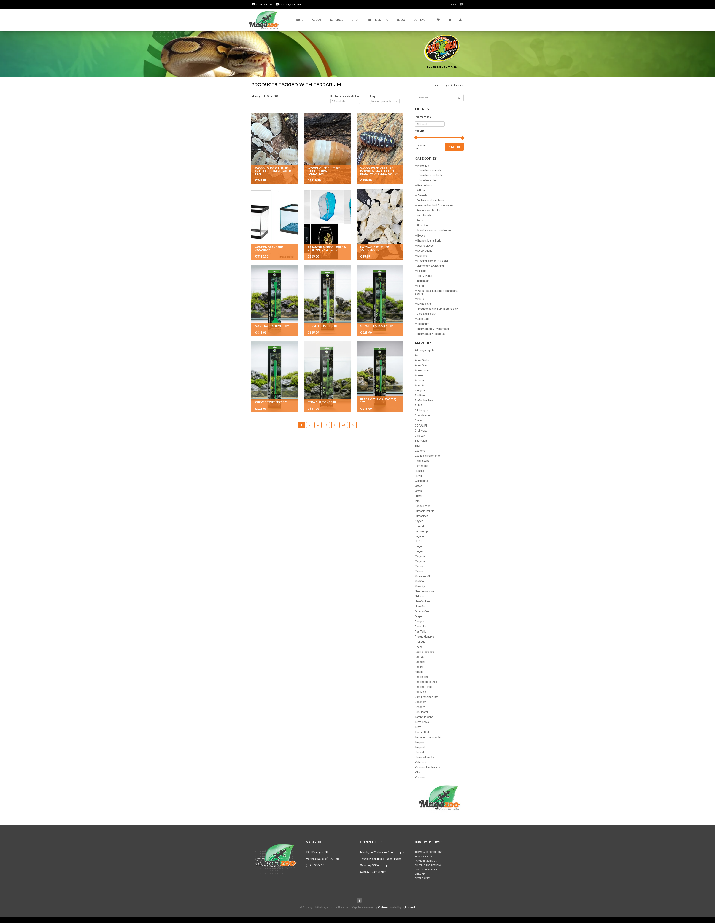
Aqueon (419, 375)
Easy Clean (421, 440)
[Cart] (449, 20)
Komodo (420, 526)
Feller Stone (422, 460)
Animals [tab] (422, 195)
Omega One (422, 611)
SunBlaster (421, 712)
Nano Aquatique (424, 591)
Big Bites (420, 395)
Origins (419, 616)
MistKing (420, 581)
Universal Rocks (424, 757)
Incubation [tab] (423, 280)
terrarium (459, 85)
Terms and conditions (428, 852)
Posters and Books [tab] (428, 210)
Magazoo (420, 561)
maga (418, 546)
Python (419, 646)
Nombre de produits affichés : (345, 96)
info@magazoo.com (290, 4)
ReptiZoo (420, 692)
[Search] (458, 98)
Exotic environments (427, 455)
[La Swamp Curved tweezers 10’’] (274, 376)
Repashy (420, 661)
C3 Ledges (421, 410)
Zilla (417, 772)
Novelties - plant (428, 180)
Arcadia (419, 380)
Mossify (420, 586)
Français (453, 4)
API (417, 355)
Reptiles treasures (426, 682)
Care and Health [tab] (426, 313)
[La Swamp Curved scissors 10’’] (327, 300)
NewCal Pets (422, 601)
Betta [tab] (420, 220)
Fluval (418, 476)
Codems (383, 907)
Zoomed (420, 777)
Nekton (419, 596)
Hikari (418, 496)
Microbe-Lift (422, 576)
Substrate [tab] (423, 318)
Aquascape (422, 370)
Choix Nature (423, 415)
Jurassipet (421, 516)
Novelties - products (430, 175)
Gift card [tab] (422, 190)
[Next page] (353, 425)
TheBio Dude (422, 732)
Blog (401, 20)
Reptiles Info (378, 20)
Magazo (420, 556)
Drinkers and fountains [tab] (430, 200)
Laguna (419, 536)
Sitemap (420, 873)
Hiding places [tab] (425, 245)
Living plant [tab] (424, 303)
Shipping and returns (428, 865)
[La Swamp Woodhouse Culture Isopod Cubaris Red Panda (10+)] (327, 148)
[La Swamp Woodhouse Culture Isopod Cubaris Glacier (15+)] (274, 148)
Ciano (418, 420)
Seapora (420, 707)
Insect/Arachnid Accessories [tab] (435, 205)
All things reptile (424, 350)
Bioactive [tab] (422, 225)
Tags (446, 85)
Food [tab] (420, 286)
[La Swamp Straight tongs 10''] (327, 376)
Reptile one (421, 676)
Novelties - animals (430, 170)
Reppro (419, 666)
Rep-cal (419, 656)
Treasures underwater (428, 737)
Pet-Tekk (420, 631)
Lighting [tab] (422, 255)
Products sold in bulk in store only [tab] (437, 308)
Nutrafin (420, 606)
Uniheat (419, 752)
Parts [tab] (420, 298)
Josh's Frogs (422, 506)
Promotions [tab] (424, 185)
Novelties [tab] (423, 165)
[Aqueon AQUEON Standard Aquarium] (274, 224)
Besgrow (420, 390)
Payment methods (426, 860)
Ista (417, 501)
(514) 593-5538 (264, 4)
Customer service (426, 869)
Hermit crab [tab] (424, 215)
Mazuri (419, 571)
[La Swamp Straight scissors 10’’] (380, 300)
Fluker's (419, 470)
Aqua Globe (422, 360)
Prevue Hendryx (424, 636)
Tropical (420, 747)
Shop (356, 20)
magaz (419, 551)
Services (336, 20)
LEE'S (418, 541)
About (317, 20)
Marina (419, 566)
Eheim (418, 445)
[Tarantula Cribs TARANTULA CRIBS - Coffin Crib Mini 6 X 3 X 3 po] (327, 224)
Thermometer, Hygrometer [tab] (433, 328)
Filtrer (454, 146)
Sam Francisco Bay (426, 697)
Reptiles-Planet (424, 687)
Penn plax (421, 626)
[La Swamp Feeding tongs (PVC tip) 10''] (380, 376)
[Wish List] (438, 20)
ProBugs (420, 641)
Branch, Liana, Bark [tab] (429, 240)
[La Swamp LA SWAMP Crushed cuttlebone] (380, 224)
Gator (418, 486)
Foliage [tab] (421, 270)
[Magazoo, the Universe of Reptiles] (265, 20)
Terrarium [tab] (423, 323)
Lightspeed (408, 907)
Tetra (418, 727)
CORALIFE (421, 425)
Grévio (419, 491)
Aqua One (421, 365)
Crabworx (421, 430)
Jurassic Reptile (424, 511)
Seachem (420, 702)
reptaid (419, 671)
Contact (420, 20)
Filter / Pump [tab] (424, 275)
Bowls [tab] (421, 235)
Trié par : (374, 96)
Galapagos (421, 481)
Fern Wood (421, 465)
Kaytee (419, 521)
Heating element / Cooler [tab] (432, 260)
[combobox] (430, 124)
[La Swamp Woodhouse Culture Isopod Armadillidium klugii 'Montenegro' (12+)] (380, 148)
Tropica (419, 742)
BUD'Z (418, 405)
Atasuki (419, 385)
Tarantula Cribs (424, 717)
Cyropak (420, 435)
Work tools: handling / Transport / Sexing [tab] (437, 292)
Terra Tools (422, 722)
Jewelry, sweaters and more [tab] (434, 230)
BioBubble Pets (424, 400)
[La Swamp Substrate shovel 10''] (274, 300)
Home (299, 20)
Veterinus (421, 762)
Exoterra (420, 450)
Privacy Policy (423, 856)
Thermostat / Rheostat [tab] (431, 334)
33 (343, 425)
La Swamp (421, 531)
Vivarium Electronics (427, 767)
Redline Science (424, 651)
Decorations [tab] (424, 250)
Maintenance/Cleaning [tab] (430, 265)
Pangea (419, 621)
